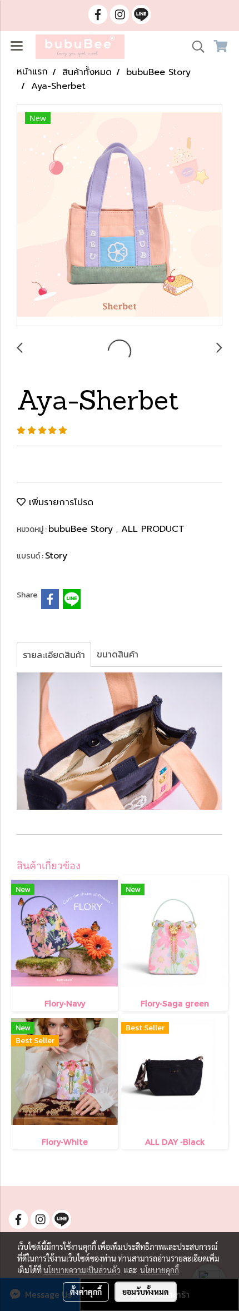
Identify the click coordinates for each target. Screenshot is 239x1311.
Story (56, 555)
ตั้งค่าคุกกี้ (86, 1292)
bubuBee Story (82, 529)
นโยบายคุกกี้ (159, 1270)
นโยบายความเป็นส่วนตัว (82, 1270)
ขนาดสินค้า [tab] (117, 654)
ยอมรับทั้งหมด (145, 1292)
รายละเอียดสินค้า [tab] (54, 654)
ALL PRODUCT (153, 529)
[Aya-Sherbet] (119, 215)
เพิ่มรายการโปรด (59, 502)
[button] (194, 47)
